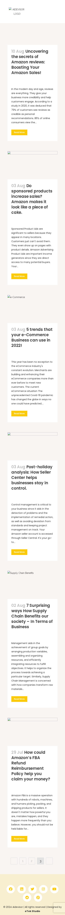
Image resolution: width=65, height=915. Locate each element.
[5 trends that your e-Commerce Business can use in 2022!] (33, 309)
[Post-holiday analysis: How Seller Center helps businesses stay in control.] (33, 446)
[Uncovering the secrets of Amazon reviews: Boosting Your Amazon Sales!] (33, 31)
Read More (19, 132)
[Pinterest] (38, 897)
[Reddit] (27, 897)
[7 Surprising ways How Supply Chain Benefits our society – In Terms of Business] (33, 585)
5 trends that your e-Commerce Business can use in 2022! (31, 337)
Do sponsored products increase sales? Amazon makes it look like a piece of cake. (31, 199)
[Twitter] (32, 889)
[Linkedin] (21, 889)
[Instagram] (43, 889)
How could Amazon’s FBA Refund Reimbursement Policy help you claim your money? (30, 766)
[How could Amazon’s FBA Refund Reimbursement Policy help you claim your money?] (33, 732)
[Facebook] (10, 889)
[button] (60, 11)
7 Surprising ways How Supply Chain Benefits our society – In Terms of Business (32, 616)
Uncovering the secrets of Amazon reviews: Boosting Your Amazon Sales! (29, 62)
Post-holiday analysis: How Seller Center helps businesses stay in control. (31, 477)
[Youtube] (54, 889)
